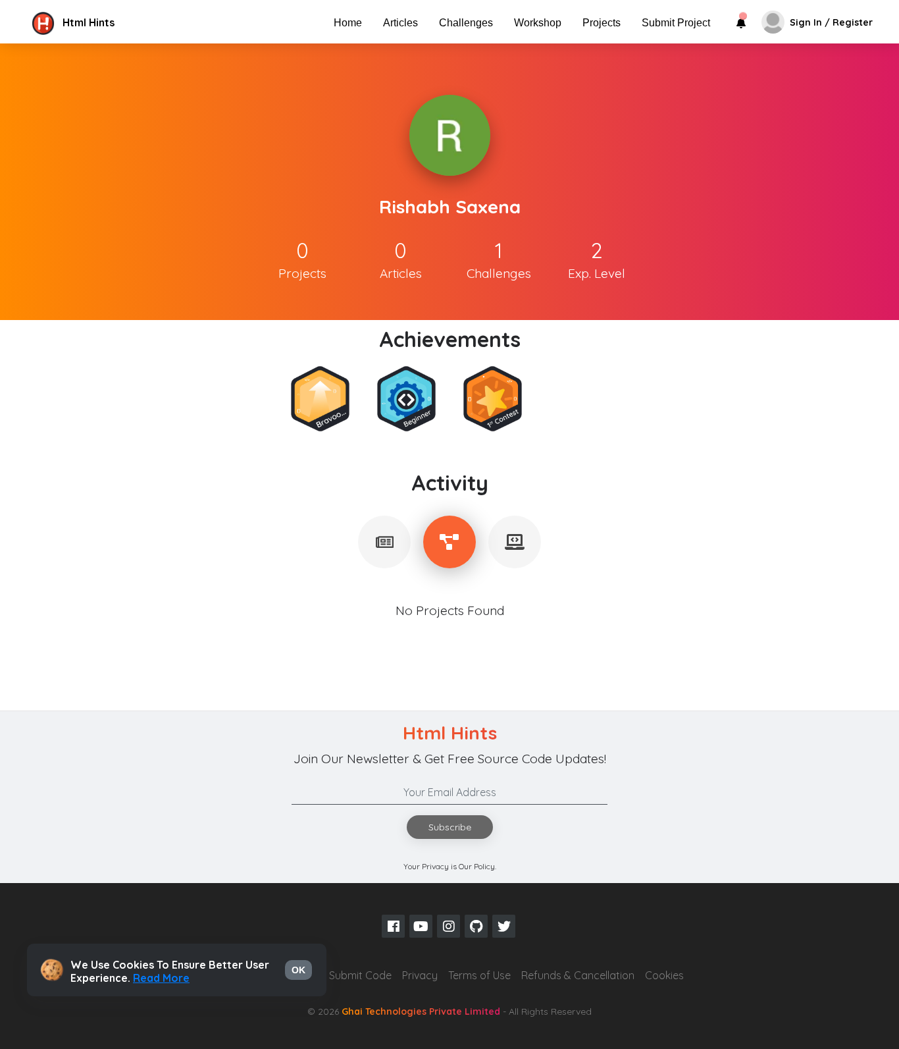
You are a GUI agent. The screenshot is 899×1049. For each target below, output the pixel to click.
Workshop (537, 22)
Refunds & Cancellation (577, 975)
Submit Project (676, 22)
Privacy (420, 975)
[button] (140, 22)
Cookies (664, 975)
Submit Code (360, 975)
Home (348, 22)
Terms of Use (479, 975)
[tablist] (384, 542)
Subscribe (449, 827)
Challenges (466, 22)
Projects (601, 22)
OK (298, 970)
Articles (400, 22)
